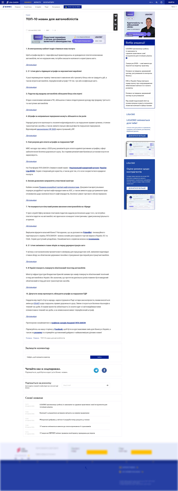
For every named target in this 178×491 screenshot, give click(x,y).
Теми (173, 7)
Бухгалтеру (48, 2)
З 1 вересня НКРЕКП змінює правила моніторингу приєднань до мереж (67, 433)
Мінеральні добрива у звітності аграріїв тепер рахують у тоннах (65, 420)
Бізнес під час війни (74, 7)
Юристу (37, 2)
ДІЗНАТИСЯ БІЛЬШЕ (137, 136)
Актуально (56, 7)
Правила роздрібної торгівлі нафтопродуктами (59, 187)
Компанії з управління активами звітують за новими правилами (64, 413)
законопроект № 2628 (46, 129)
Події (47, 7)
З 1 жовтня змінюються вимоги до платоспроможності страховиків (65, 426)
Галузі (28, 15)
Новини (17, 7)
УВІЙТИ (99, 357)
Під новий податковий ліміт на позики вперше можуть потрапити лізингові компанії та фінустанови (139, 103)
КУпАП (37, 303)
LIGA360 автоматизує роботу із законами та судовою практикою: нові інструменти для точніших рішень (139, 53)
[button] (3, 2)
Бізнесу (28, 2)
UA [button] (150, 2)
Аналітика (28, 7)
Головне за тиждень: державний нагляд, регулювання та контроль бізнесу (139, 73)
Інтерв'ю (38, 7)
